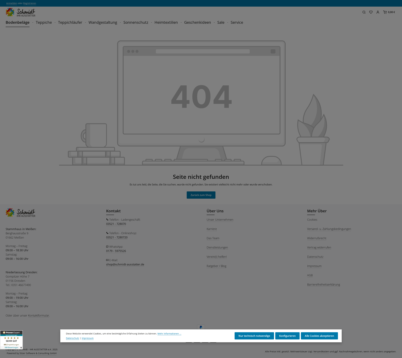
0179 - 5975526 (116, 251)
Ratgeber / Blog (216, 266)
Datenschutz (315, 257)
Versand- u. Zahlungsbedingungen (329, 229)
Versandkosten (321, 351)
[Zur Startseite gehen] (20, 12)
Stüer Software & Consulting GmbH (38, 353)
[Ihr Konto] (378, 12)
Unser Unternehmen (220, 219)
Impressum (314, 266)
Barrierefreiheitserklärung (323, 284)
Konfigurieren (287, 336)
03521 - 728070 (116, 224)
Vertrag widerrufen (319, 247)
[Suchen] (364, 12)
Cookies (312, 219)
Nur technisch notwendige (254, 336)
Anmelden (11, 3)
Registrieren (29, 3)
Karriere (212, 229)
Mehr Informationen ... (169, 333)
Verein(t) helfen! (217, 257)
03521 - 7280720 (117, 237)
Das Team (213, 238)
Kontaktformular (38, 315)
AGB (310, 275)
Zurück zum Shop (201, 195)
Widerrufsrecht (316, 238)
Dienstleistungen (217, 247)
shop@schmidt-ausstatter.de (125, 264)
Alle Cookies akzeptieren (319, 336)
